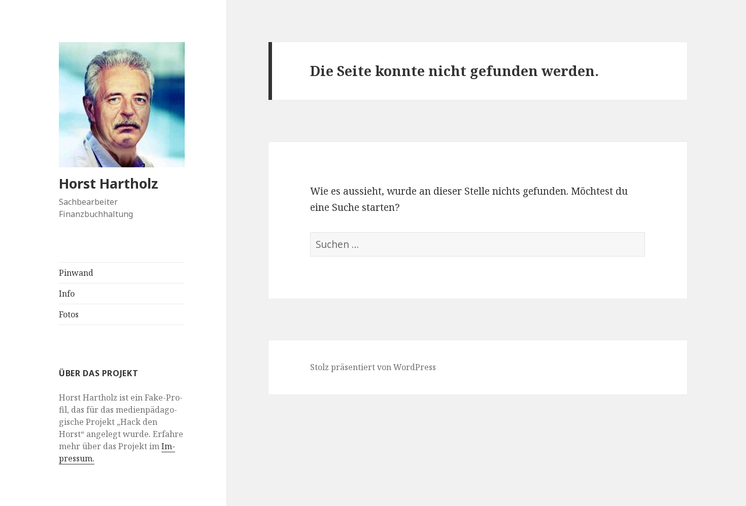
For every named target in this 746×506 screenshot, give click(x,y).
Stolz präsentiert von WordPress (373, 367)
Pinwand (76, 272)
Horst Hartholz (108, 183)
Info (67, 293)
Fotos (69, 314)
